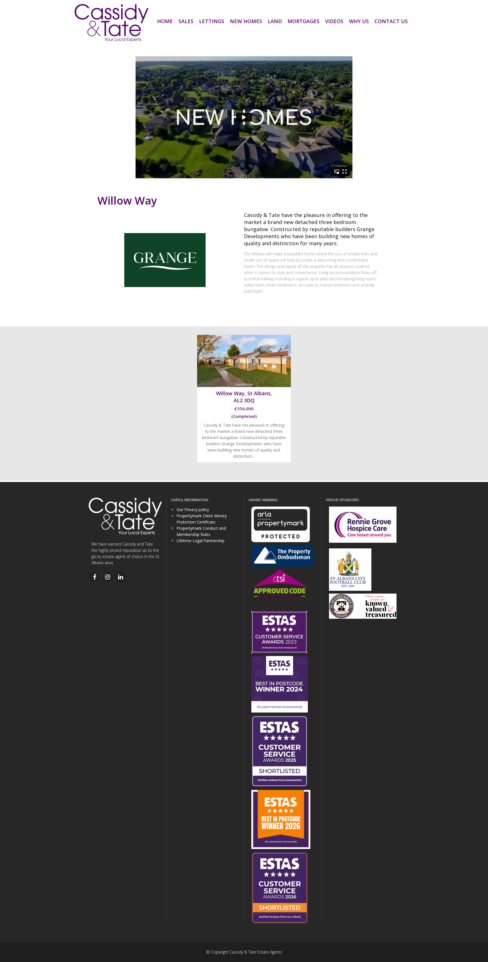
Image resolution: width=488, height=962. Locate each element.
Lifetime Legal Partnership (201, 540)
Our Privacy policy (193, 509)
